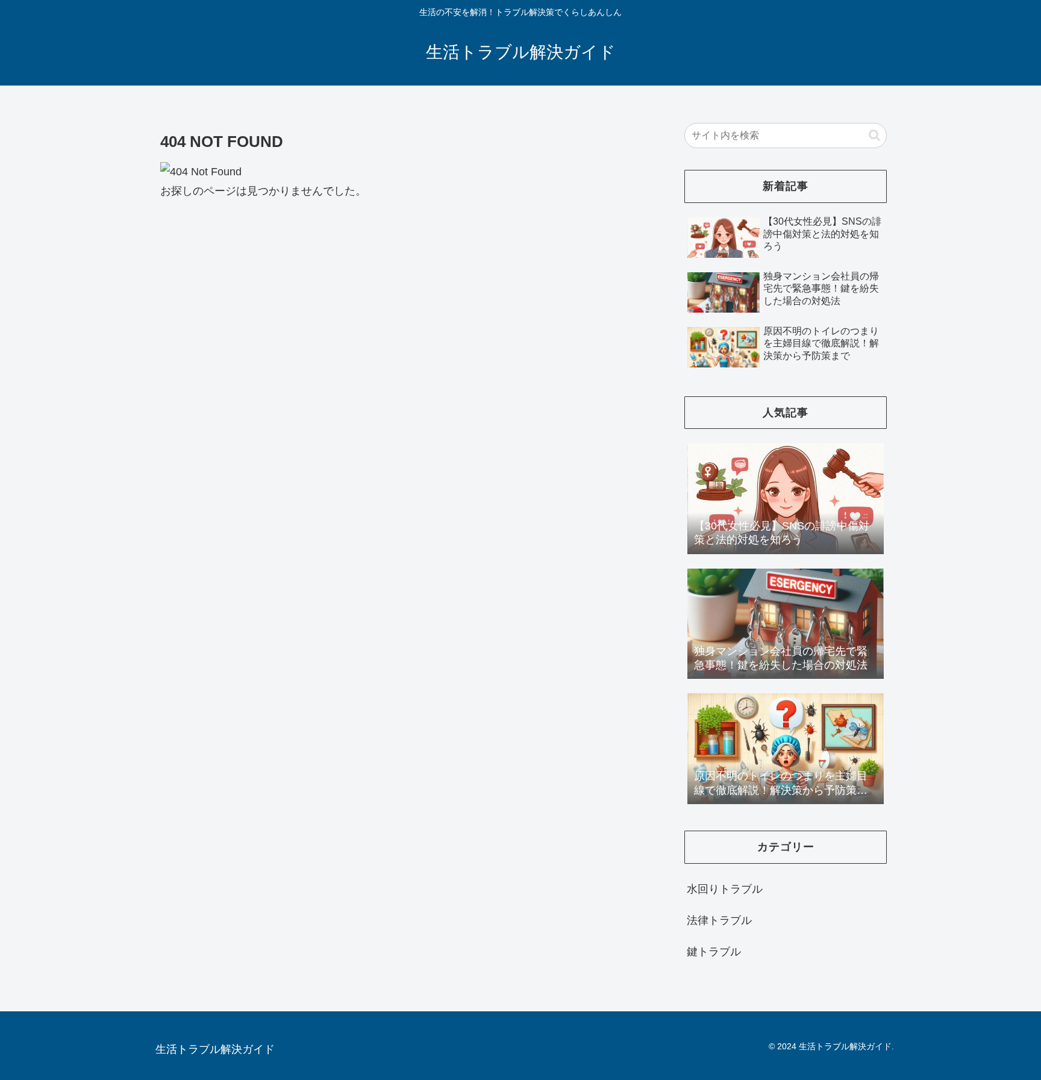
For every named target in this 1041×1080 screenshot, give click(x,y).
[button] (874, 135)
